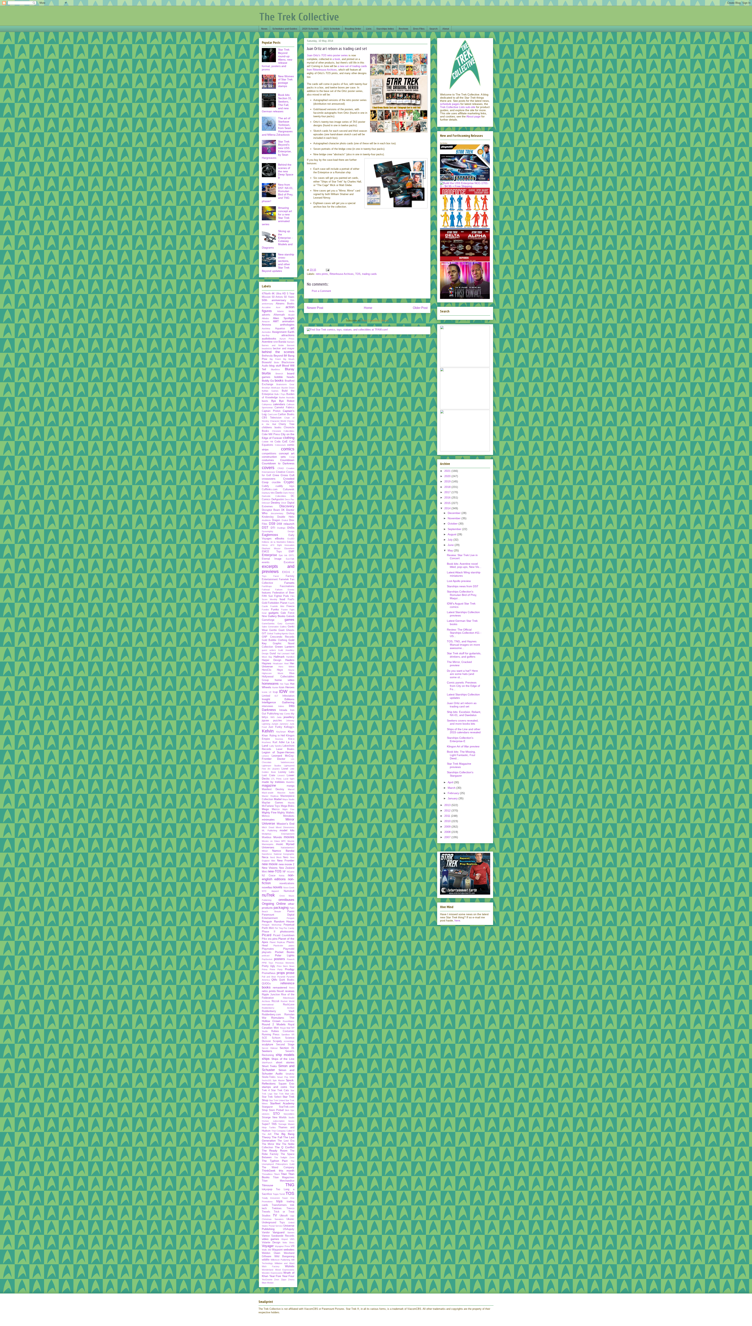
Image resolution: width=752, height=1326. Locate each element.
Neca (265, 857)
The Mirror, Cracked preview (459, 663)
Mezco (275, 809)
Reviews (403, 28)
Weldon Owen (271, 1253)
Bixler (276, 362)
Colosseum (280, 445)
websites (289, 1249)
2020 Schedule (310, 28)
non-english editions (278, 877)
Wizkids (289, 1266)
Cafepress (267, 404)
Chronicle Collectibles (283, 431)
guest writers (269, 650)
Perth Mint (268, 928)
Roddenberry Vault (278, 1011)
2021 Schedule (332, 28)
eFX (272, 545)
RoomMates (288, 1021)
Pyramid (281, 977)
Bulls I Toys (280, 394)
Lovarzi (281, 775)
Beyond (278, 355)
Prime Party (276, 969)
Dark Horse (288, 493)
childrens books (271, 427)
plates (291, 945)
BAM (275, 342)
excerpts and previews (278, 569)
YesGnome (267, 1279)
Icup (275, 692)
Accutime (266, 307)
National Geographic (284, 854)
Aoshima (266, 328)
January (453, 798)
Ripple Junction (271, 994)
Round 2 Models (274, 1024)
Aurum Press (287, 339)
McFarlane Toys (271, 806)
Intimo (281, 706)
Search (433, 28)
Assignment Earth (283, 331)
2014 (447, 508)
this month (287, 1170)
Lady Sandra (275, 746)
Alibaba (265, 318)
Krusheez (266, 742)
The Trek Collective (299, 17)
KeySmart (281, 732)
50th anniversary (274, 300)
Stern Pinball (276, 1110)
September (455, 529)
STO (276, 1113)
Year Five (275, 1276)
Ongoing (268, 904)
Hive (291, 673)
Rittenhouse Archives (342, 273)
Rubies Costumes (282, 1031)
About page (473, 116)
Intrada (283, 710)
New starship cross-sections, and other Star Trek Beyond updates (278, 262)
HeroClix (266, 670)
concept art (287, 453)
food (282, 599)
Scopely (277, 1041)
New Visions (269, 867)
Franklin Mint (277, 606)
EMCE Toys (272, 551)
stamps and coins (274, 1086)
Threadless (267, 1174)
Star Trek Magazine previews (459, 765)
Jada (279, 717)
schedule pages (450, 103)
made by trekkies (273, 781)
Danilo (278, 492)
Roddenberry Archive (278, 1008)
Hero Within (286, 666)
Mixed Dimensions (285, 827)
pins (274, 938)
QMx (274, 979)
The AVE (267, 1134)
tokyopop (267, 1189)
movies (289, 837)
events (265, 562)
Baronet (290, 345)
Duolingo (281, 528)
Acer (278, 307)
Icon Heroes (286, 687)
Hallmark (279, 656)
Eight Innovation (285, 545)
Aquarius (280, 328)
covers (268, 467)
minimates (268, 819)
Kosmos (279, 739)
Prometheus (269, 973)
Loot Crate (268, 775)
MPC (283, 841)
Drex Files (419, 28)
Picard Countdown (283, 935)
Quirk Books (286, 979)
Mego (265, 809)
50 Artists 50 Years (283, 297)
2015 (447, 503)
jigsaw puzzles (272, 720)
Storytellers (289, 1114)
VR (292, 1246)
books (279, 380)
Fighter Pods (281, 596)
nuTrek (268, 895)
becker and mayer (283, 348)
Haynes (266, 663)
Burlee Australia (286, 397)
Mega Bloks (287, 806)
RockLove (288, 1004)
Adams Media (285, 311)
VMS (292, 1239)
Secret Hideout (269, 1048)
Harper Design (271, 660)
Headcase (278, 663)
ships (266, 1059)
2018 (447, 486)
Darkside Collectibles (274, 496)
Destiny (275, 502)
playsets (266, 952)
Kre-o (291, 739)
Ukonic (290, 1219)
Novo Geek (288, 887)
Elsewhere (289, 548)
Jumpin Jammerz (279, 724)
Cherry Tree (286, 424)
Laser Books (285, 749)
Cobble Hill (267, 441)
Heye (280, 670)
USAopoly (288, 1229)
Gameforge (268, 620)
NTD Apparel (270, 891)
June (451, 544)
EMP (291, 551)
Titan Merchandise (278, 1180)
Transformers (279, 1205)
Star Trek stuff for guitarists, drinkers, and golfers (464, 655)
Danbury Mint (268, 493)
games (289, 620)
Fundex (265, 609)
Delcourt (266, 503)
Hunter (275, 687)
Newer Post (315, 307)
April (451, 782)
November (454, 518)
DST (265, 527)
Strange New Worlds (274, 1117)
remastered (280, 987)
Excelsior (289, 562)
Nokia (281, 875)
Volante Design (271, 1242)
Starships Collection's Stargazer (460, 774)
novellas (267, 887)
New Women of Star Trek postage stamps (286, 81)
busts (265, 401)
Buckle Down (287, 388)
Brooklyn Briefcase (271, 388)
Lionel (284, 768)
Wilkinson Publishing (280, 1260)
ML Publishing (269, 830)
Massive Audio (285, 792)
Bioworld (266, 362)
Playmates (268, 949)
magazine (269, 785)
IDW (283, 691)
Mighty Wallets (285, 812)
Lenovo (265, 756)
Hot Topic (284, 684)
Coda (277, 441)
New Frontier (285, 860)
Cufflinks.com (269, 489)
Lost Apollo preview (459, 581)
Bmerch (279, 373)
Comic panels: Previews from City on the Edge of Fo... (463, 686)
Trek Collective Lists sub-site (457, 107)
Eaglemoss (270, 535)
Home (368, 307)
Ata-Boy (265, 335)
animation (288, 321)
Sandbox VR (287, 1034)
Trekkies (277, 1208)
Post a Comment (321, 291)
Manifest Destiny (273, 789)
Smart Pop (282, 1077)
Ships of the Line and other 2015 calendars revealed (464, 731)
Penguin (290, 918)
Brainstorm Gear (285, 384)
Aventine (267, 341)
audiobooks (269, 338)
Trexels (266, 1211)
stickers (265, 1114)
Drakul (285, 520)
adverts (266, 314)
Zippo (283, 1279)
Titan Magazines (284, 1177)
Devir (283, 503)
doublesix (266, 520)
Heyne (291, 670)
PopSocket (267, 959)
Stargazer (267, 1106)
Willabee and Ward (284, 1263)
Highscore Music (272, 673)
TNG (289, 1184)
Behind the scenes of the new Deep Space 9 (285, 171)
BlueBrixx (275, 369)
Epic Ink (283, 555)
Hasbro (289, 660)
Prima (264, 969)
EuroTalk (290, 559)
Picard (266, 935)
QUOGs (266, 983)
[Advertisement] (396, 238)
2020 (447, 476)
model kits (287, 830)
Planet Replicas (277, 942)
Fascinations (287, 586)
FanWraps (267, 586)
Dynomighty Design (278, 531)
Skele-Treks (269, 1077)
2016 (447, 497)
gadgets (273, 612)
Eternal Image (271, 558)
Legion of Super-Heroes (278, 752)
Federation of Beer (283, 592)
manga (290, 785)
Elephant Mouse (271, 548)
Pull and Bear (269, 977)
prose (290, 973)
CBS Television (271, 417)
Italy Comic (284, 713)
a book (336, 59)
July (450, 539)
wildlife (265, 1259)
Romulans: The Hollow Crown (278, 1019)
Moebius (266, 837)
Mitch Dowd (268, 827)
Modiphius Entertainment (278, 834)
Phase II (268, 931)
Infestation (288, 695)
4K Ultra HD (279, 293)
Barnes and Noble (273, 345)
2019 (447, 481)
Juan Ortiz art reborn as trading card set (461, 705)
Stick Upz (289, 1110)
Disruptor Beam (271, 510)
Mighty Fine (269, 812)
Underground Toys (273, 1222)
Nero (285, 857)
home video (285, 680)
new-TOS (274, 871)
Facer (276, 576)
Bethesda (267, 355)
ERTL (291, 555)
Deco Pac (289, 499)
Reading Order (353, 28)
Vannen (290, 1232)
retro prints (322, 273)
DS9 (272, 523)
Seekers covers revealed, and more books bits (462, 722)
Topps (276, 1194)
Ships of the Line (282, 1058)
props (281, 973)
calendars (279, 404)
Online (281, 904)
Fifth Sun (267, 596)
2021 (447, 470)
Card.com (272, 414)
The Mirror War (271, 1144)
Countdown (287, 460)
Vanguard (279, 1232)
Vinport (284, 1239)
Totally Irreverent (271, 1198)
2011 (447, 815)
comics (287, 449)
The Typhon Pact (274, 1160)
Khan (291, 731)
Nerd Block (276, 857)
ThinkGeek (268, 1170)
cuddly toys (285, 486)
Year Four (288, 1276)
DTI (273, 527)
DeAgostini (277, 499)
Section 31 (287, 1047)
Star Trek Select (271, 1096)
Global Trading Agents (277, 633)
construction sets (274, 456)
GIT (264, 633)
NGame (290, 871)
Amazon (266, 321)
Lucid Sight (289, 779)
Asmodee (266, 332)
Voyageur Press (282, 1246)
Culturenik (288, 489)
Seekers (267, 1051)
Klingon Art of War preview (463, 746)
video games (270, 1239)
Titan (284, 1173)
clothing (288, 438)
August (452, 534)
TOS (358, 273)
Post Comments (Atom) (375, 320)
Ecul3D (290, 538)
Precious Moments (284, 963)
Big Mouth (288, 359)
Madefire (290, 782)
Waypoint (277, 1249)
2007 (447, 837)
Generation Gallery (277, 626)
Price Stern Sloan (286, 966)
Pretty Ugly (268, 966)
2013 (447, 805)
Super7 (266, 1124)
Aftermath (279, 314)
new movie (269, 864)
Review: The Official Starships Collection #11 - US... (464, 633)
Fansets (289, 582)
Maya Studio (288, 799)
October (453, 523)
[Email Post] (327, 269)
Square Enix (286, 1083)
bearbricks (267, 348)
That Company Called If (282, 1131)
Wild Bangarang (284, 1256)
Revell (280, 991)
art (292, 328)
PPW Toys (267, 963)
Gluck (291, 633)
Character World (278, 421)
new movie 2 (287, 864)
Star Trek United (277, 1100)
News (264, 28)
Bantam (290, 342)
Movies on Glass (271, 841)
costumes (268, 460)
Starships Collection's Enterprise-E (460, 739)
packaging (281, 907)
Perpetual (289, 924)
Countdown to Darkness (278, 463)
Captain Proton (271, 411)
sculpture (267, 1044)
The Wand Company (278, 1167)
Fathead (266, 589)
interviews (267, 706)
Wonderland (267, 1270)
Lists (368, 28)
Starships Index (385, 28)
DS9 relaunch (285, 523)
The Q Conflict (284, 1147)
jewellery (289, 717)
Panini (290, 911)
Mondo (277, 837)
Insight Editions (278, 699)
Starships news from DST (462, 586)
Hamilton (290, 657)
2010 (447, 821)
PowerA (290, 959)
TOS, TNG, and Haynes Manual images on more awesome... (463, 645)
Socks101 (266, 1080)
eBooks (279, 538)
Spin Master (279, 1080)
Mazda (291, 802)
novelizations (286, 883)
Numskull (289, 891)
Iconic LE (266, 692)
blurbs (266, 373)
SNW (291, 1077)
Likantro (276, 769)
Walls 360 (266, 1250)
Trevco (290, 1208)
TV (275, 1215)
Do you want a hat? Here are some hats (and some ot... (462, 674)
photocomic (287, 931)
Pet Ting (279, 928)
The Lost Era (285, 1140)
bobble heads (284, 376)
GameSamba (268, 623)
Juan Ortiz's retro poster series (327, 55)
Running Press (270, 1034)
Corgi (291, 457)
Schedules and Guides (284, 28)
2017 (447, 492)
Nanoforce (267, 854)
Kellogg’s (289, 727)
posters (279, 959)
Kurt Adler (279, 742)
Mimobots (288, 816)
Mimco (265, 816)
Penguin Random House (278, 921)
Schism (276, 1037)
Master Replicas (270, 796)
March (452, 787)
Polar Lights (285, 955)
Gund (273, 653)
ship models (285, 1055)
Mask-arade (267, 792)
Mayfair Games (272, 802)
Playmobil (288, 949)
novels (277, 887)
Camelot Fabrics (284, 407)
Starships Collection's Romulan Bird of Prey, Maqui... (462, 595)
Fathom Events (285, 589)
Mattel (278, 799)
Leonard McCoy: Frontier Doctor (278, 757)
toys (279, 1201)
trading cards (369, 273)
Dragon (276, 520)
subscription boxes (284, 1121)
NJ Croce (268, 875)
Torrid (282, 1194)
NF (284, 871)
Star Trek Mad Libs (284, 1094)
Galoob (290, 616)
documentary (277, 513)
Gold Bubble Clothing (274, 640)
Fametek (284, 579)
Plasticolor (278, 945)
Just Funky (275, 727)
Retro (291, 988)
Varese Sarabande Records (278, 1235)
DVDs (290, 527)
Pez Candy (289, 928)
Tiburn (277, 1174)
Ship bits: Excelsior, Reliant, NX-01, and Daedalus (464, 713)
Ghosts (290, 630)
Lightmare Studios (271, 765)
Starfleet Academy (282, 1103)
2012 (447, 810)
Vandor (266, 1232)
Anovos (266, 324)
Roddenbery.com (271, 1014)
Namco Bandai (283, 850)
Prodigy (289, 969)
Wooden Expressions (272, 1273)
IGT (276, 696)
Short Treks (269, 1066)
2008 (447, 831)
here (457, 920)
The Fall (277, 1137)
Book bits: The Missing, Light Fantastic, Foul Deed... (461, 755)
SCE (264, 1037)
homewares (270, 683)
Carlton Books (286, 414)
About (445, 28)
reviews (289, 991)
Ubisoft (284, 1215)
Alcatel (291, 315)
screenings (289, 1041)
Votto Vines (288, 1242)
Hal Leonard (283, 653)
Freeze (290, 606)
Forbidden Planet (277, 603)
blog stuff (275, 365)
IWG (272, 717)
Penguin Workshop (271, 925)
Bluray (289, 369)
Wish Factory (270, 1266)
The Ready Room (274, 1150)
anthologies (287, 324)
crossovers (268, 478)
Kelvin (268, 731)
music (279, 844)
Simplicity (290, 1074)
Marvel (291, 789)
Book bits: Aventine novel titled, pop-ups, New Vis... (464, 565)
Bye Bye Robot (282, 400)
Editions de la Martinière (274, 542)
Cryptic (289, 482)
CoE (284, 441)
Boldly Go (268, 380)
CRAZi (280, 468)
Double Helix (285, 517)
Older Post (420, 307)
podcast (265, 955)
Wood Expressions (285, 1270)
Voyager (268, 1246)
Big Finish (275, 359)
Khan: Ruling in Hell (273, 735)
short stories (285, 1062)
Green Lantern (284, 646)
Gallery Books (276, 616)
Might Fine (288, 809)
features (266, 592)
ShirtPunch (267, 1062)
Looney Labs (286, 772)
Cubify (265, 486)
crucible (276, 482)
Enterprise (269, 555)
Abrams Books (285, 303)
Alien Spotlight (283, 318)
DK (283, 510)
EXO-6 (286, 572)
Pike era (266, 939)
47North (266, 293)
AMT (276, 321)
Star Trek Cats (280, 1090)
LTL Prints (276, 779)
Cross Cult (287, 475)
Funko (275, 609)
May (451, 550)
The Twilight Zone (284, 1157)
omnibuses (286, 900)
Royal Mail (285, 1028)
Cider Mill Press (271, 434)
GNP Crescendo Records (278, 636)
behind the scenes (278, 352)
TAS (274, 1123)
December (454, 513)
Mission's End (286, 823)
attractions (287, 335)
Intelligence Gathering (278, 702)
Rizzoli (275, 1001)
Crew (276, 475)
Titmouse (267, 1185)
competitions (269, 453)
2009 (447, 826)
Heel (286, 663)
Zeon (276, 1279)
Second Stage (285, 1044)
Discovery (286, 506)
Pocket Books (285, 952)
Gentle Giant (276, 630)
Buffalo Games (270, 391)
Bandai (282, 341)
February (454, 793)
